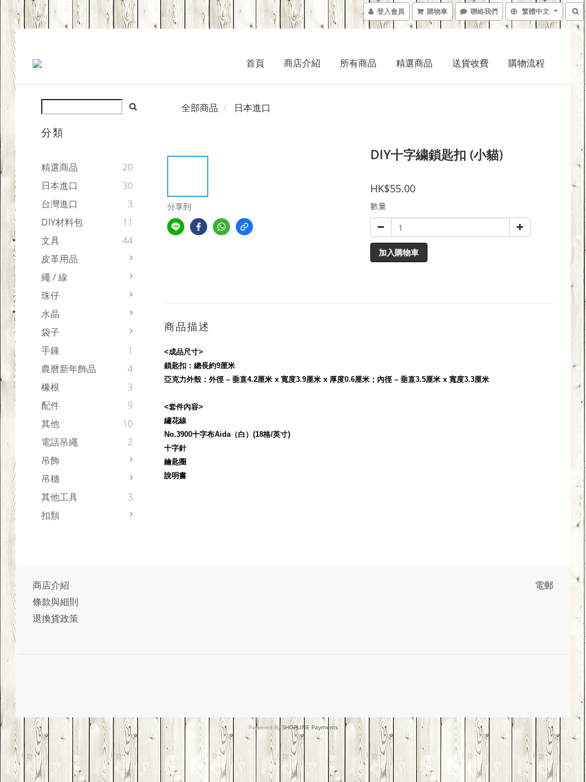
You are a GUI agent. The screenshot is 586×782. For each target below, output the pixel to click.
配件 (50, 405)
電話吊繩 (59, 442)
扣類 (50, 515)
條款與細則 (55, 601)
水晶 (50, 313)
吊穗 (50, 478)
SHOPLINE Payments (310, 727)
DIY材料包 (62, 222)
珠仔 (50, 295)
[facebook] (198, 226)
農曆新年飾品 (68, 368)
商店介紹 (302, 63)
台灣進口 (59, 204)
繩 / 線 (54, 277)
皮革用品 (59, 258)
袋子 (50, 332)
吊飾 (50, 460)
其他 (50, 423)
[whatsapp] (221, 226)
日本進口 (59, 185)
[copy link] (244, 226)
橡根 (50, 387)
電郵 (544, 585)
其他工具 (59, 497)
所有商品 (358, 63)
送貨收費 (470, 63)
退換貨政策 (55, 618)
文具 (50, 240)
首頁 (255, 63)
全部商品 (199, 107)
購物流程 (526, 63)
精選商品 (414, 63)
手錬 (50, 350)
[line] (175, 226)
